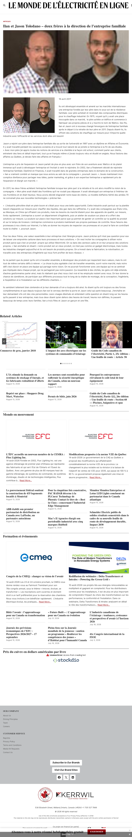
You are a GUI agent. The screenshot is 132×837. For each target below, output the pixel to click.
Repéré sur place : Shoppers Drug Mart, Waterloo (25, 395)
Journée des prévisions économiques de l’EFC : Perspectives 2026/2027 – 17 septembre (21, 632)
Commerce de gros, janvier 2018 (18, 350)
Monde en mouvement (18, 414)
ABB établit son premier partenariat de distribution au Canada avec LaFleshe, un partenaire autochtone (22, 514)
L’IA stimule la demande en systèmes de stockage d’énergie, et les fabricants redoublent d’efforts (25, 377)
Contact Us (8, 752)
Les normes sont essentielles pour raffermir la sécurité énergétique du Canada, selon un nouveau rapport (66, 379)
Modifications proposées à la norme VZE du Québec (97, 454)
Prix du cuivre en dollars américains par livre (34, 651)
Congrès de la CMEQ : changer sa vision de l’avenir (35, 576)
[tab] (60, 363)
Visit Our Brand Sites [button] (66, 770)
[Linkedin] (73, 777)
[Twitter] (66, 777)
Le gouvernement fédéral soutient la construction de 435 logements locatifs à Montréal (24, 493)
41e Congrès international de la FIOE (107, 635)
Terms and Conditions (12, 745)
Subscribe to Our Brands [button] (66, 762)
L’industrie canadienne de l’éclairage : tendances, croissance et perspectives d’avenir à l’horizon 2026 (109, 617)
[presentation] (20, 334)
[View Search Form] (4, 5)
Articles (6, 21)
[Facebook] (59, 777)
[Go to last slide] (4, 341)
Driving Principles (10, 719)
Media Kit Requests (11, 749)
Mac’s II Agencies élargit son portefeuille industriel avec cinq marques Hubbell (65, 521)
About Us (7, 715)
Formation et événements (20, 536)
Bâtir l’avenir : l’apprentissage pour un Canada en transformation (25, 614)
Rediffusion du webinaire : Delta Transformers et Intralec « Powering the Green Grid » (96, 578)
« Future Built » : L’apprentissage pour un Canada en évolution (67, 614)
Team (5, 723)
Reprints (6, 738)
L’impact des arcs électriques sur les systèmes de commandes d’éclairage (66, 352)
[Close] (129, 830)
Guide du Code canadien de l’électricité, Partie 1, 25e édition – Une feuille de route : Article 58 (110, 354)
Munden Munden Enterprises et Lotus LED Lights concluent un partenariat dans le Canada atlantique (107, 495)
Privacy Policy (9, 741)
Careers (6, 726)
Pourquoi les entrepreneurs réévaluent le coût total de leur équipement (107, 377)
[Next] (128, 341)
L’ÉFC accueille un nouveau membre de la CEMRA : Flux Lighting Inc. (35, 456)
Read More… (26, 480)
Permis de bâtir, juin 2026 (62, 396)
